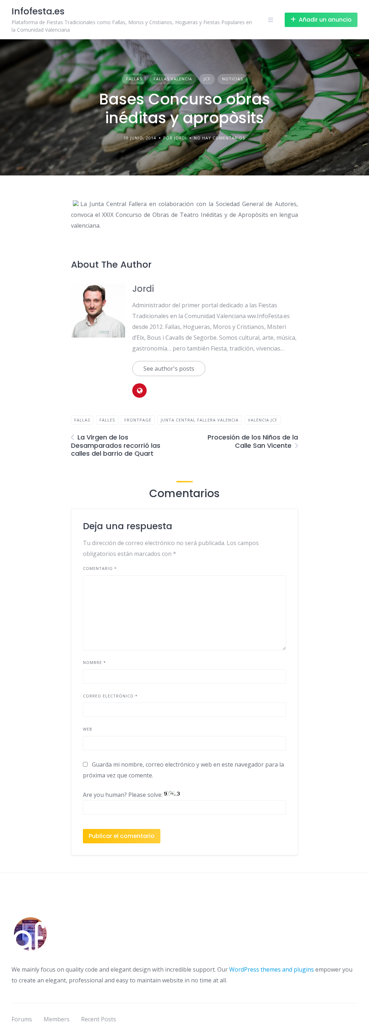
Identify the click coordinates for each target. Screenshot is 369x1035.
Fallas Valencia (173, 78)
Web (87, 729)
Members (57, 1019)
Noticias (232, 78)
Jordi (143, 289)
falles (107, 420)
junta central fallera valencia (200, 420)
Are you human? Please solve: (123, 795)
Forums (22, 1019)
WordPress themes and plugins (271, 969)
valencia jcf (262, 420)
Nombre (94, 662)
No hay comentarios (219, 137)
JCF (207, 78)
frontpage (137, 420)
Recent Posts (98, 1019)
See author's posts (168, 368)
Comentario (100, 568)
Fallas (134, 78)
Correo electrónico (110, 696)
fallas (82, 420)
